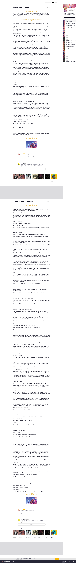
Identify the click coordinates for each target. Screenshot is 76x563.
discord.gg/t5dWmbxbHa (34, 156)
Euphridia (22, 153)
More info (17, 559)
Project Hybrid (23, 163)
